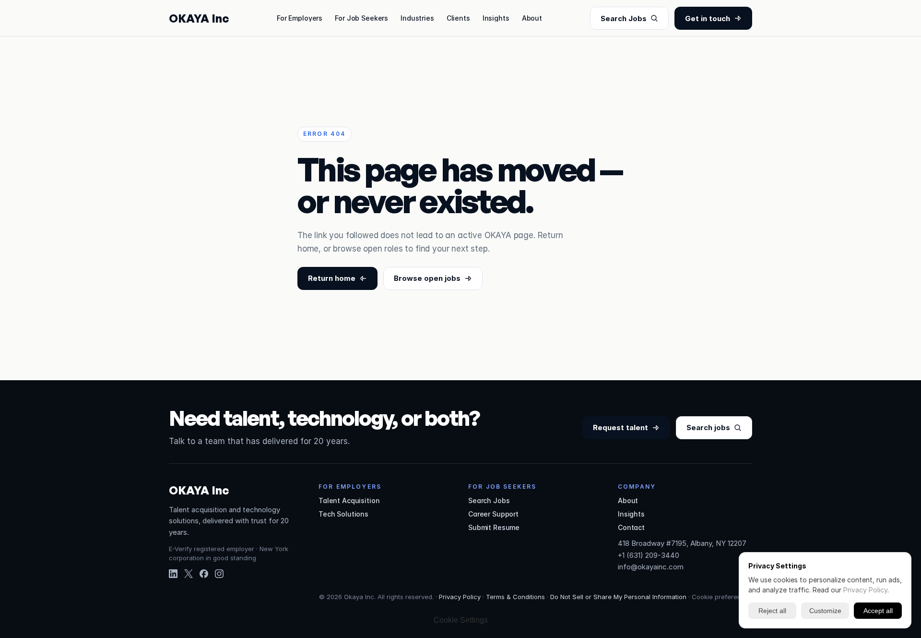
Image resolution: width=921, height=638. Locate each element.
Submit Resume (494, 527)
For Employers (299, 18)
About (532, 18)
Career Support (493, 514)
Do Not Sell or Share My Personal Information (618, 597)
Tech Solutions (343, 514)
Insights (496, 18)
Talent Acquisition (349, 500)
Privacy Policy (460, 597)
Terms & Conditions (515, 597)
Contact (631, 527)
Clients (458, 18)
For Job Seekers (361, 18)
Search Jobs (488, 500)
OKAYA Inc (199, 18)
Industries (417, 18)
